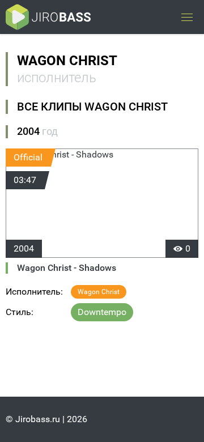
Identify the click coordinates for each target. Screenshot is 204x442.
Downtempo (102, 312)
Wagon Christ (99, 292)
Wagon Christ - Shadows (66, 267)
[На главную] (48, 17)
